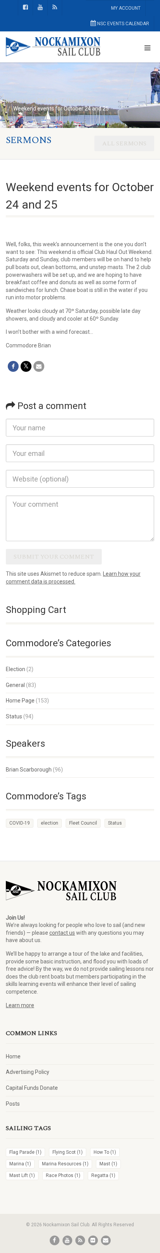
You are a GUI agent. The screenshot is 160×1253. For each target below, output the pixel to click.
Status (14, 716)
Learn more (20, 1005)
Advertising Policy (27, 1072)
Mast (108, 1164)
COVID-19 (19, 823)
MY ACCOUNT (126, 8)
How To (105, 1152)
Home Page (20, 700)
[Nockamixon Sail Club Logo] (53, 47)
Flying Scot (67, 1152)
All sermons (124, 143)
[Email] (38, 366)
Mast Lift (22, 1175)
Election (15, 669)
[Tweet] (26, 366)
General (15, 685)
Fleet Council (83, 823)
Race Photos (63, 1175)
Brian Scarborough (29, 769)
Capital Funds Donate (32, 1088)
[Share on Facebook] (13, 366)
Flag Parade (25, 1152)
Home (13, 1056)
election (49, 823)
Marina (20, 1164)
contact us (62, 933)
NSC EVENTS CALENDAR (122, 23)
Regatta (103, 1175)
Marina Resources (65, 1164)
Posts (13, 1104)
